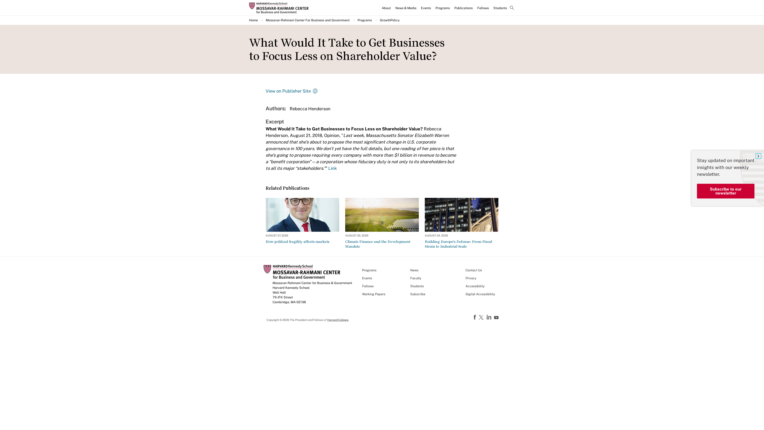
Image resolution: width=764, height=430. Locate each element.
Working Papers (373, 294)
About (386, 8)
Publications (463, 8)
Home (253, 20)
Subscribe (417, 294)
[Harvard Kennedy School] (280, 7)
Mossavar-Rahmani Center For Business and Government (308, 20)
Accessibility (475, 286)
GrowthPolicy (390, 20)
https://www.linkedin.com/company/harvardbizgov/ (489, 317)
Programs (443, 8)
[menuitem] (386, 9)
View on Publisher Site (288, 91)
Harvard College (337, 320)
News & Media (405, 8)
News (414, 270)
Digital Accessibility (480, 294)
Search (512, 8)
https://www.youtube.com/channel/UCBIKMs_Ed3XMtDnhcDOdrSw (497, 318)
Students (500, 8)
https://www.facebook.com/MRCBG (475, 317)
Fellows (483, 8)
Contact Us (474, 270)
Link (332, 168)
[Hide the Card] (758, 156)
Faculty (415, 278)
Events (426, 8)
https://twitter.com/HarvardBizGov (482, 317)
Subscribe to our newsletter (726, 191)
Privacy (471, 278)
